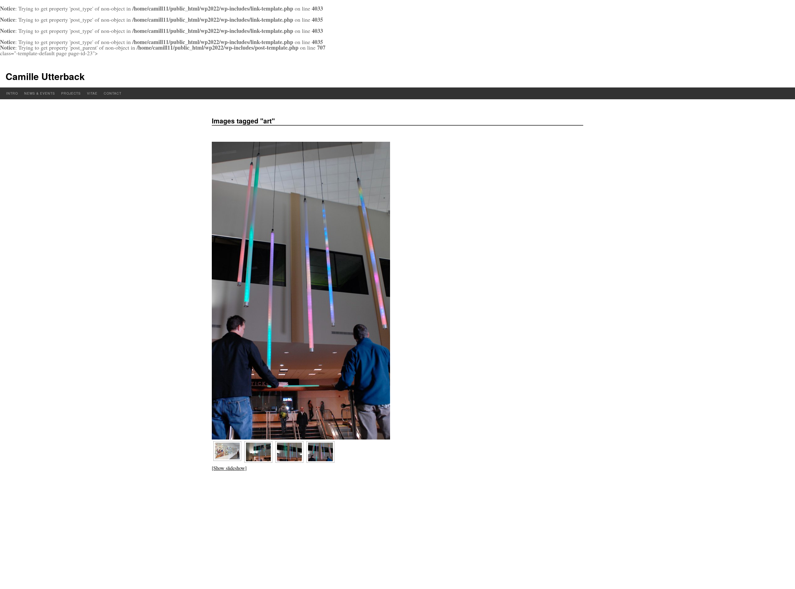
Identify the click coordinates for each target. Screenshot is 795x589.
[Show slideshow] (229, 468)
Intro (12, 93)
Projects (71, 93)
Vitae (92, 93)
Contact (112, 93)
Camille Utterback (45, 76)
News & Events (39, 93)
